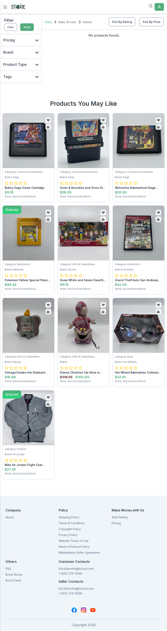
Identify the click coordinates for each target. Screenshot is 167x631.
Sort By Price (151, 22)
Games (87, 22)
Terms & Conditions (72, 523)
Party (48, 22)
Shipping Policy (69, 517)
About (9, 517)
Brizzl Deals (13, 580)
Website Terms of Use (74, 540)
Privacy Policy (68, 535)
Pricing (116, 523)
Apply (27, 27)
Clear (10, 27)
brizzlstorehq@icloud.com (76, 568)
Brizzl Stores (13, 574)
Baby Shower (67, 22)
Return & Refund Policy (74, 546)
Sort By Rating (122, 22)
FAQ (8, 568)
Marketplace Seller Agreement (79, 552)
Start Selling (119, 517)
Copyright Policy (70, 529)
